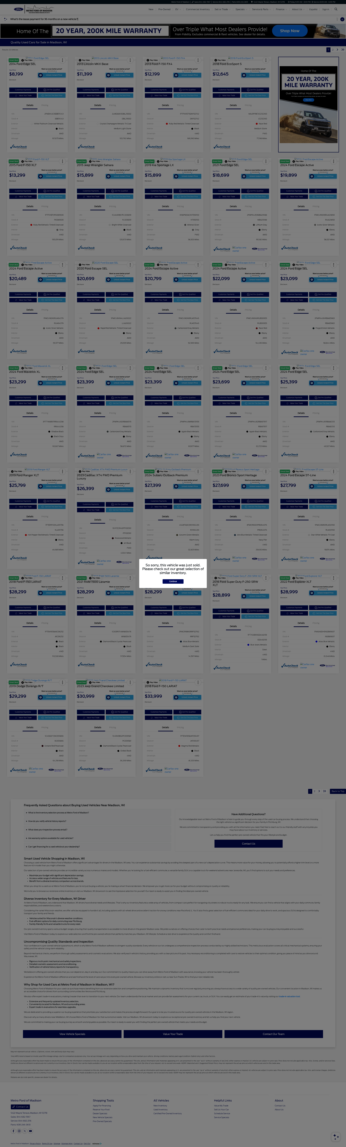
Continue (173, 581)
